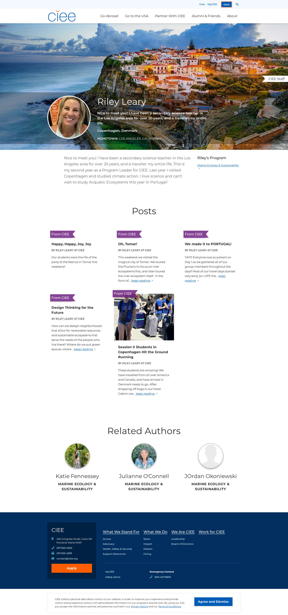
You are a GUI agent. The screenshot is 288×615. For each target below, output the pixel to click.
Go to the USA (136, 16)
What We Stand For (121, 532)
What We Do (155, 532)
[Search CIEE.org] (237, 4)
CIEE (58, 530)
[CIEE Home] (62, 16)
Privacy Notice (139, 606)
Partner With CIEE (170, 16)
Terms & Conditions (169, 606)
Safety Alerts (112, 577)
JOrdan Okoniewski (210, 476)
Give (202, 4)
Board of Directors (182, 543)
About (232, 16)
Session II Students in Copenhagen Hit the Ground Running (143, 352)
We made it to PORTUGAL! (208, 244)
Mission (148, 548)
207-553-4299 (64, 553)
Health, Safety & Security (117, 548)
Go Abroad (109, 16)
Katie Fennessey (77, 476)
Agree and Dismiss (213, 602)
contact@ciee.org (67, 558)
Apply (227, 4)
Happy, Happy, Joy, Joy (71, 244)
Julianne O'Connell (144, 476)
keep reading (140, 280)
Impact (148, 543)
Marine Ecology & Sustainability (218, 165)
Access (107, 538)
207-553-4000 (64, 547)
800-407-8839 (163, 577)
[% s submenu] (121, 554)
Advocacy (108, 543)
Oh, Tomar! (127, 244)
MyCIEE (212, 4)
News (147, 538)
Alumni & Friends (206, 16)
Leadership (178, 538)
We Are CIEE (183, 532)
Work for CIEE (212, 532)
